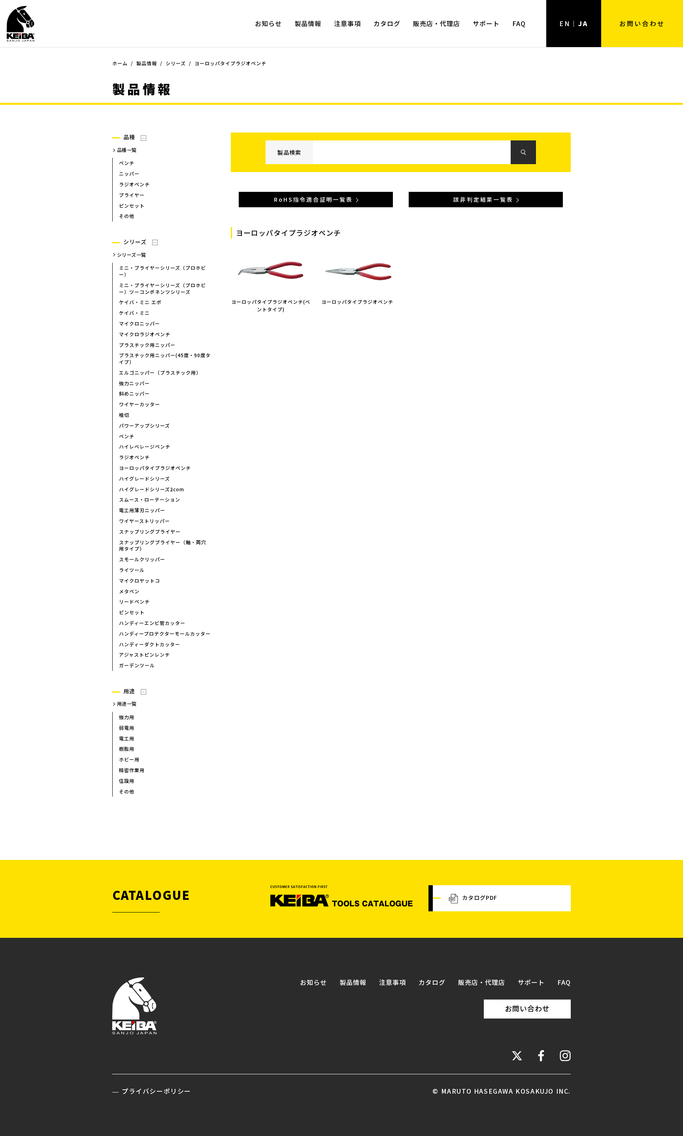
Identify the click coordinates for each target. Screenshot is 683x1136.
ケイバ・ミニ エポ (140, 302)
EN (564, 23)
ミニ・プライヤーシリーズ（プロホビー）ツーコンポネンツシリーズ (162, 288)
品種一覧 (127, 149)
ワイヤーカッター (139, 404)
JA (583, 23)
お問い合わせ (642, 23)
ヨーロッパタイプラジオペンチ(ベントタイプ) (270, 305)
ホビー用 (129, 759)
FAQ (519, 23)
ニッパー (129, 173)
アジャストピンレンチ (144, 654)
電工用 (126, 738)
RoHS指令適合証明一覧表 (313, 199)
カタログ (387, 23)
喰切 (124, 414)
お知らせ (268, 23)
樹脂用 (126, 748)
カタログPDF (479, 897)
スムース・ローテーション (149, 499)
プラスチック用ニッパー (147, 344)
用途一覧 (127, 703)
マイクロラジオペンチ (144, 334)
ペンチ (126, 162)
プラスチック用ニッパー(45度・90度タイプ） (165, 358)
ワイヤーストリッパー (144, 520)
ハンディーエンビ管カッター (152, 622)
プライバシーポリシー (156, 1091)
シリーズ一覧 (131, 254)
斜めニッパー (134, 393)
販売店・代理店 (436, 23)
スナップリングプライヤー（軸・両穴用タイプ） (162, 545)
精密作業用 (132, 770)
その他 (126, 215)
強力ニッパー (134, 383)
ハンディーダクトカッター (149, 644)
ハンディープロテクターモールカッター (165, 633)
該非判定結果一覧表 (483, 199)
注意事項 (347, 23)
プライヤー (132, 194)
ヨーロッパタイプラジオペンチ (155, 467)
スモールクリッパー (142, 559)
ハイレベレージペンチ (144, 446)
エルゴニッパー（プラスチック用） (160, 372)
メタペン (129, 591)
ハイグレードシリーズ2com (151, 489)
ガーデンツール (137, 665)
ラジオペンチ (134, 184)
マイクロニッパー (139, 323)
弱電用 (126, 727)
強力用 (126, 717)
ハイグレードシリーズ (144, 478)
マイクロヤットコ (139, 580)
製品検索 (289, 152)
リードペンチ (134, 601)
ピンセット (132, 205)
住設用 (126, 780)
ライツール (132, 569)
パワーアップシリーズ (144, 425)
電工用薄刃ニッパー (142, 510)
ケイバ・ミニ (134, 312)
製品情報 (307, 23)
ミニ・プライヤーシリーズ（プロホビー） (162, 271)
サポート (486, 23)
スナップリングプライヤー (150, 531)
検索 (523, 152)
